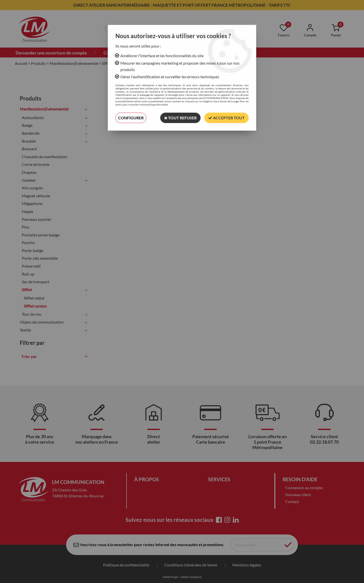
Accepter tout (228, 117)
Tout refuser (182, 117)
